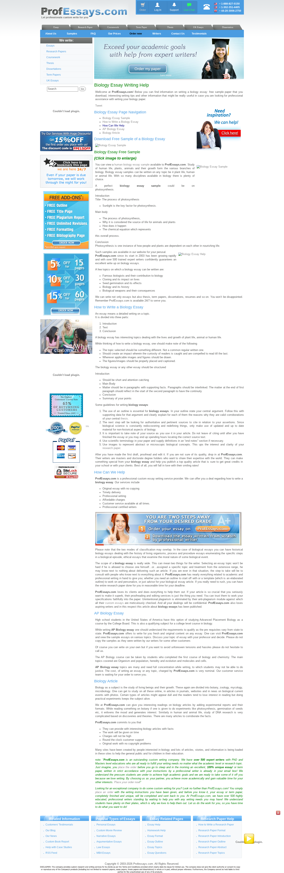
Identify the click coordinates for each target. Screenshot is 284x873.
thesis (124, 418)
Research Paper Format (211, 830)
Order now (136, 33)
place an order (104, 792)
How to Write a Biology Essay (120, 121)
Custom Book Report (57, 841)
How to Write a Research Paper (216, 824)
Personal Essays (105, 824)
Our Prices (114, 33)
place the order (127, 767)
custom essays (114, 603)
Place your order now (127, 782)
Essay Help (153, 824)
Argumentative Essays (109, 841)
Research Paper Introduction (214, 836)
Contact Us (178, 33)
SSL (87, 426)
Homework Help (156, 830)
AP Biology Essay (113, 129)
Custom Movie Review (109, 830)
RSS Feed (51, 852)
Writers (156, 33)
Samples (72, 33)
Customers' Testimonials (59, 824)
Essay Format (155, 836)
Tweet (98, 105)
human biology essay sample (131, 164)
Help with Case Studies (59, 847)
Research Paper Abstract (212, 847)
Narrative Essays (106, 836)
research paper (111, 448)
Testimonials (199, 33)
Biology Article (111, 132)
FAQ (93, 33)
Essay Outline (155, 841)
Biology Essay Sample (116, 118)
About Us (50, 33)
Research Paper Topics (211, 852)
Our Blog (51, 830)
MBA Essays (103, 852)
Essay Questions (156, 852)
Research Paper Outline (212, 841)
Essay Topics (154, 847)
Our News (51, 836)
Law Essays (103, 847)
